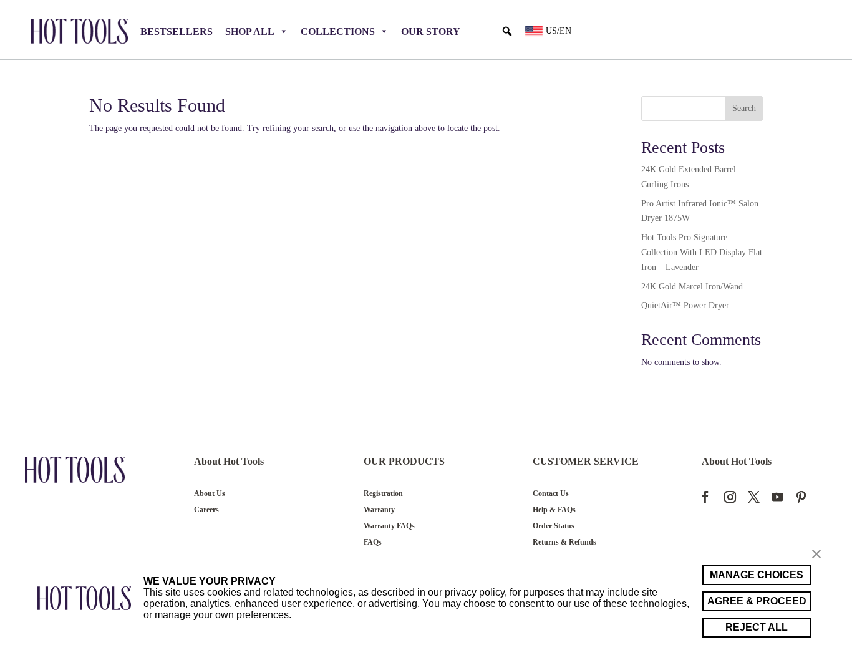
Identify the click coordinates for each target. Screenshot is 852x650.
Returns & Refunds (564, 542)
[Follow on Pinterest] (800, 494)
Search (744, 108)
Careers (206, 509)
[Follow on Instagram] (729, 494)
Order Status (553, 525)
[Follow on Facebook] (711, 494)
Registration (383, 493)
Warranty (379, 509)
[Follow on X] (753, 494)
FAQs (373, 542)
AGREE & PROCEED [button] (756, 601)
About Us (209, 493)
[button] (507, 31)
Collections (338, 31)
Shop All (249, 31)
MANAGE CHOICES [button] (756, 575)
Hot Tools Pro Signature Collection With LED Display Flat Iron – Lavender (701, 252)
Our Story (430, 31)
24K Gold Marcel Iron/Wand (692, 286)
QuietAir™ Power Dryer (685, 305)
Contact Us (551, 493)
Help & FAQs (554, 509)
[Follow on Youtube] (777, 494)
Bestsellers (176, 31)
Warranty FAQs (389, 525)
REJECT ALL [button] (756, 627)
